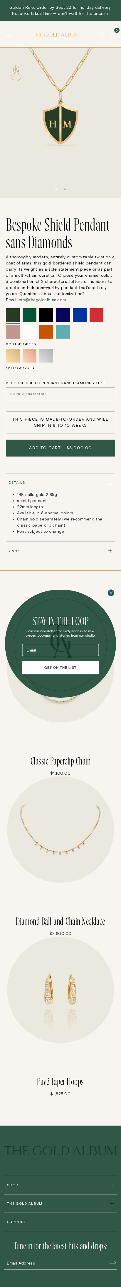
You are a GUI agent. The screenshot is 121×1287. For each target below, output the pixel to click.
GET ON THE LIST (60, 667)
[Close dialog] (111, 593)
